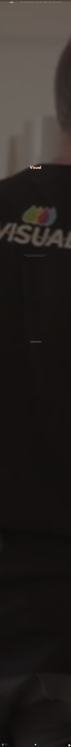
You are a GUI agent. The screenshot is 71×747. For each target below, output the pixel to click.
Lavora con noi (58, 2)
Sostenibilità (45, 2)
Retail (21, 2)
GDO (24, 2)
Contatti (49, 2)
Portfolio (40, 2)
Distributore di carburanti (30, 2)
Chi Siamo (53, 2)
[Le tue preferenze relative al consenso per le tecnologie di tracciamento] (69, 745)
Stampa (37, 2)
